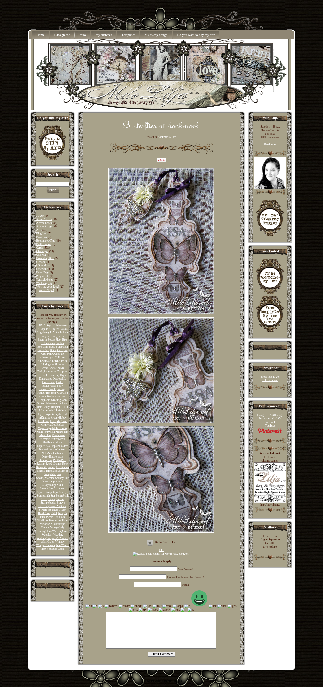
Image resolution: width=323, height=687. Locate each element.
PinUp (57, 460)
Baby (66, 332)
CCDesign (58, 353)
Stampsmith (43, 495)
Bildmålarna (48, 343)
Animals (57, 332)
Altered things (44, 226)
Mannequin (62, 431)
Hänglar (55, 407)
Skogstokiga (49, 485)
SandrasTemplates (47, 470)
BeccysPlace (54, 339)
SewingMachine (45, 478)
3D (40, 325)
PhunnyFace (45, 460)
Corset (44, 368)
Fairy (60, 385)
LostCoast (43, 421)
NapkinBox (43, 446)
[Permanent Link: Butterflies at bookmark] (161, 130)
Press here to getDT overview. (270, 378)
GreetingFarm (59, 400)
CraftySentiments (46, 371)
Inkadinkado (46, 410)
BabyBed (46, 336)
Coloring (41, 254)
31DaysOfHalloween (55, 325)
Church (54, 361)
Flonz (40, 392)
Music (58, 442)
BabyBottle (58, 336)
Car (66, 350)
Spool (40, 492)
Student (60, 499)
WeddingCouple (46, 538)
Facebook (270, 422)
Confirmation (57, 364)
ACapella (43, 329)
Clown (63, 361)
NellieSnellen (49, 453)
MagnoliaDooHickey (52, 424)
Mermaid (45, 439)
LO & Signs (43, 265)
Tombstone (55, 520)
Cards (39, 247)
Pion (63, 460)
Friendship (50, 392)
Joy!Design (44, 414)
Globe (42, 396)
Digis (63, 375)
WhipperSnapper (45, 545)
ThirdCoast (44, 513)
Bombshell (62, 346)
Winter (65, 545)
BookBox (41, 237)
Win (58, 545)
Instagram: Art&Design (270, 415)
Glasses (40, 262)
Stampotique (52, 492)
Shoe (45, 481)
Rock (65, 463)
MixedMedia (58, 439)
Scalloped (62, 470)
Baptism (42, 339)
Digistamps (45, 378)
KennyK (56, 414)
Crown (50, 375)
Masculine (45, 435)
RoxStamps (62, 467)
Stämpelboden (48, 502)
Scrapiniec (50, 474)
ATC (39, 230)
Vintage (45, 527)
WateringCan (59, 531)
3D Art (40, 215)
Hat (59, 403)
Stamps (63, 492)
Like (161, 550)
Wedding (58, 534)
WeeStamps (61, 538)
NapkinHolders (59, 446)
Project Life (42, 276)
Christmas (44, 361)
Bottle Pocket (43, 244)
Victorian (45, 524)
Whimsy (60, 541)
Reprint (41, 463)
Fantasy (61, 389)
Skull (60, 485)
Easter (59, 382)
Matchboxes (58, 435)
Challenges (42, 251)
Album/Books (44, 219)
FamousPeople (47, 389)
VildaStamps (58, 524)
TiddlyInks (57, 513)
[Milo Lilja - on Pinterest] (270, 432)
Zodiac (61, 548)
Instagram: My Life (270, 418)
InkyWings (60, 410)
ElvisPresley (49, 385)
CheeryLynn (47, 357)
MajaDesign (45, 428)
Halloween (51, 403)
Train (65, 520)
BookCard (43, 350)
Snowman (59, 488)
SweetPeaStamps (48, 509)
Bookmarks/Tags (45, 240)
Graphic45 (44, 400)
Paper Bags (42, 272)
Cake (60, 350)
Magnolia (62, 421)
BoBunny (42, 346)
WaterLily (47, 534)
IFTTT (64, 407)
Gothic (51, 396)
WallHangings (44, 283)
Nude (60, 453)
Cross (42, 375)
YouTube (52, 548)
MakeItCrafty (59, 428)
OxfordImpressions (53, 456)
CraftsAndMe (56, 368)
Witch (42, 548)
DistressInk (59, 378)
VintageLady (57, 527)
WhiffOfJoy (47, 541)
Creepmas (62, 371)
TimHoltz (42, 520)
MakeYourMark (46, 431)
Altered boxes (44, 223)
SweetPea (43, 506)
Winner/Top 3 (46, 290)
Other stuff (42, 269)
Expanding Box (45, 258)
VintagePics (45, 531)
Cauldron (46, 353)
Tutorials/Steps (44, 279)
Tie (65, 513)
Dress (45, 382)
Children (60, 357)
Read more (270, 144)
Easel (52, 382)
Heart (65, 403)
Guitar (40, 403)
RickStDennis (53, 463)
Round (51, 467)
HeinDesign (43, 407)
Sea (59, 474)
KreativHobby (59, 417)
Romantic (41, 467)
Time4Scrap (46, 516)
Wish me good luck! (47, 286)
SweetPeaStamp (58, 506)
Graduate (60, 396)
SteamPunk (62, 495)
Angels (48, 332)
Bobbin (60, 343)
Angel (40, 332)
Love (53, 421)
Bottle (53, 350)
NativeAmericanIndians (52, 449)
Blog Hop (41, 233)
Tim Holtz (59, 516)
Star (53, 495)
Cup (57, 375)
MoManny (49, 442)
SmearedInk (46, 488)
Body (52, 346)
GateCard (62, 392)
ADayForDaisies (58, 329)
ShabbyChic (62, 478)
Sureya (61, 502)
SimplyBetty (56, 481)
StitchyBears (48, 499)
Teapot (62, 509)
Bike (64, 339)
